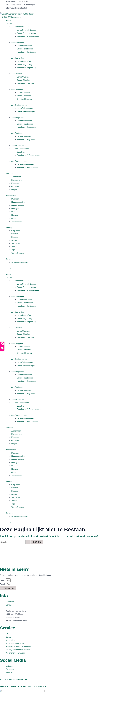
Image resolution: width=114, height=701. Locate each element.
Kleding (9, 227)
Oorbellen (15, 186)
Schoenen (10, 259)
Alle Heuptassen (18, 117)
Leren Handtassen (24, 46)
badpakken (15, 231)
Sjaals (13, 218)
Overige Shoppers (24, 99)
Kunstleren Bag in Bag (26, 68)
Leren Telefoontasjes (25, 108)
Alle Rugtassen (17, 133)
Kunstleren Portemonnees (28, 168)
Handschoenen (17, 205)
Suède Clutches (23, 80)
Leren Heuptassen (24, 121)
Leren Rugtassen (24, 136)
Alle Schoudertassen (19, 27)
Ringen (14, 190)
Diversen (15, 199)
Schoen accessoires (19, 262)
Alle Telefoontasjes (19, 105)
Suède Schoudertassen (26, 33)
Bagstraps (21, 152)
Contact (9, 268)
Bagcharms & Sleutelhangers (29, 155)
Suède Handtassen (25, 49)
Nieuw (8, 20)
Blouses (14, 237)
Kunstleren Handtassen (26, 52)
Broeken (14, 234)
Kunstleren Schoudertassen (28, 36)
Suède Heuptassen (25, 124)
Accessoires (11, 196)
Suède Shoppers (24, 96)
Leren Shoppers (23, 92)
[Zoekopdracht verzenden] (28, 542)
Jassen (14, 240)
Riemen (14, 215)
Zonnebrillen (16, 221)
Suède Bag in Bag (24, 64)
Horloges (15, 208)
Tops (13, 250)
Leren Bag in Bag (24, 61)
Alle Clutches (16, 74)
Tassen (9, 24)
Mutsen (14, 212)
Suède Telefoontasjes (26, 111)
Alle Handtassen (18, 42)
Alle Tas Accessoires (20, 149)
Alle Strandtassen (18, 146)
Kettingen (15, 183)
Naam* (3, 580)
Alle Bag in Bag (17, 58)
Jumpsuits (15, 243)
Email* (3, 584)
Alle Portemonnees (19, 161)
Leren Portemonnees (25, 164)
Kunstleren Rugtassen (26, 140)
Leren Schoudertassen (26, 30)
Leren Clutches (23, 77)
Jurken (14, 247)
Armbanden (16, 177)
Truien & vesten (17, 253)
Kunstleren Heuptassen (26, 127)
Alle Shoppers (17, 89)
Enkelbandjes (16, 180)
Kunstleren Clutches (25, 83)
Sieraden (9, 174)
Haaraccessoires (18, 202)
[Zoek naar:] (15, 542)
